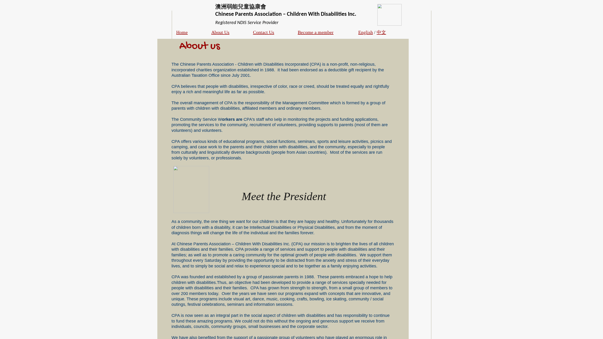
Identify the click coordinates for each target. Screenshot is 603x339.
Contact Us (263, 32)
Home (182, 32)
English (365, 32)
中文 (381, 32)
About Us (220, 32)
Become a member (316, 32)
